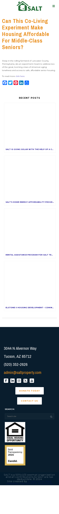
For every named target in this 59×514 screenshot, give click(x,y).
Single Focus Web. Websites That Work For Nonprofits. (29, 482)
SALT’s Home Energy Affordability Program (30, 202)
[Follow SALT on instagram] (19, 381)
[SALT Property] (29, 6)
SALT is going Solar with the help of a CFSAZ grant (30, 149)
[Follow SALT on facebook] (6, 381)
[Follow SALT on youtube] (32, 381)
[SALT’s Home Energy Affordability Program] (29, 177)
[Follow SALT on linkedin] (12, 381)
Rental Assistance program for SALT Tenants (30, 255)
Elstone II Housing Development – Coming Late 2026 (30, 308)
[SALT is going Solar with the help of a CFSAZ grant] (29, 124)
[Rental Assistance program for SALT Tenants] (29, 230)
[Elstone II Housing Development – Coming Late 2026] (29, 282)
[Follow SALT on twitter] (25, 381)
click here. (20, 76)
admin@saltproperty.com (22, 372)
